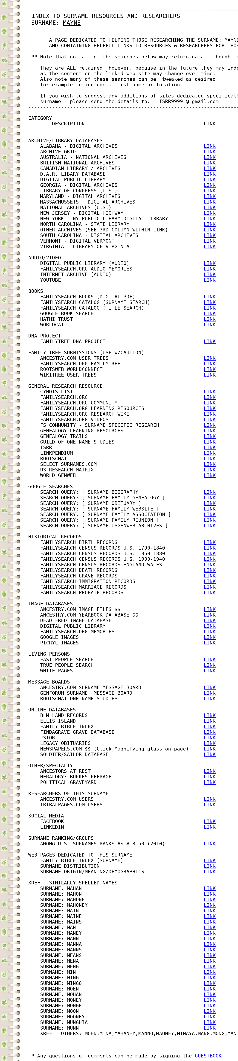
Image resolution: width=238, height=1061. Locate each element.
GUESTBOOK (208, 1056)
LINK (210, 146)
